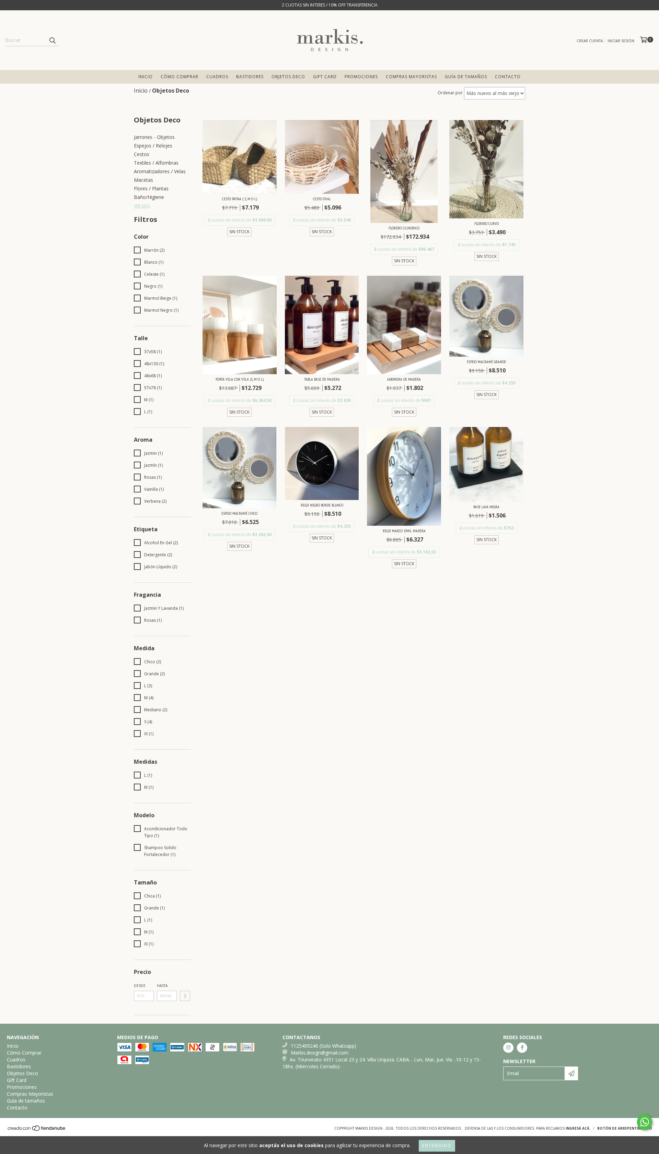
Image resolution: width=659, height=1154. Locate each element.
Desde (140, 985)
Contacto (508, 77)
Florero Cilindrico (404, 227)
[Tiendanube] (37, 1130)
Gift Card (325, 77)
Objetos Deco (288, 77)
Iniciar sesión (621, 40)
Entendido (437, 1146)
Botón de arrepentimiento (624, 1128)
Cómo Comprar (179, 77)
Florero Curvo (486, 223)
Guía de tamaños (466, 77)
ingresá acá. (578, 1128)
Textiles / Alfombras (156, 162)
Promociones (361, 77)
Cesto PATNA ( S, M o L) (239, 198)
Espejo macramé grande (486, 361)
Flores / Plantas (151, 188)
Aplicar (185, 996)
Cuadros (217, 77)
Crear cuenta (590, 40)
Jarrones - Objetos (154, 137)
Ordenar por (450, 93)
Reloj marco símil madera (404, 530)
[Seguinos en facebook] (522, 1048)
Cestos (141, 154)
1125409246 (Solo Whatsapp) (323, 1046)
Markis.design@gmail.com (319, 1052)
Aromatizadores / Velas (160, 171)
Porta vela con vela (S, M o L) (240, 379)
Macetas (143, 180)
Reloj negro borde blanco (322, 505)
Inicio (145, 77)
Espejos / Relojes (153, 145)
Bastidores (250, 77)
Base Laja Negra (486, 506)
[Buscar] (52, 40)
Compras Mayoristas (411, 77)
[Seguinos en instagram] (508, 1048)
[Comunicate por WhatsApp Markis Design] (644, 1122)
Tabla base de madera (322, 379)
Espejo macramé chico (239, 513)
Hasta (162, 985)
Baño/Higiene (149, 197)
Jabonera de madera (404, 379)
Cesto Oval (322, 198)
